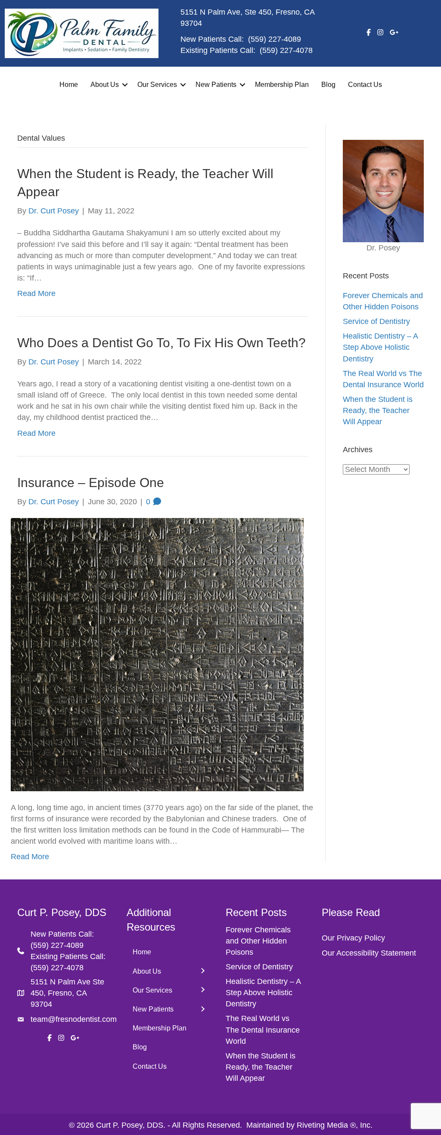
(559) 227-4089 (274, 39)
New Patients (216, 84)
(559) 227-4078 (286, 50)
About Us (104, 84)
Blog (328, 84)
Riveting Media (322, 1125)
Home (68, 84)
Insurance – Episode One (90, 482)
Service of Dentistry (376, 321)
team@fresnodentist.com (74, 1019)
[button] (125, 84)
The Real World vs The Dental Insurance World (263, 1029)
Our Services (157, 84)
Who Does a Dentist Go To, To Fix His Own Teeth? (161, 343)
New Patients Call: (62, 934)
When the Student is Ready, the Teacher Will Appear (378, 410)
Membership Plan (282, 84)
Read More (36, 293)
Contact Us (365, 84)
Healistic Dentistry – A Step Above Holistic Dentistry (380, 347)
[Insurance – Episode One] (157, 654)
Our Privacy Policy (353, 938)
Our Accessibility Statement (369, 953)
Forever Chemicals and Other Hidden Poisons (258, 940)
